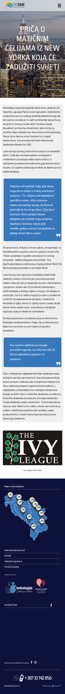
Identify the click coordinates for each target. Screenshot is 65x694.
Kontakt (7, 556)
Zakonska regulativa (13, 561)
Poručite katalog (11, 567)
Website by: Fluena (51, 686)
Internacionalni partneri (14, 550)
